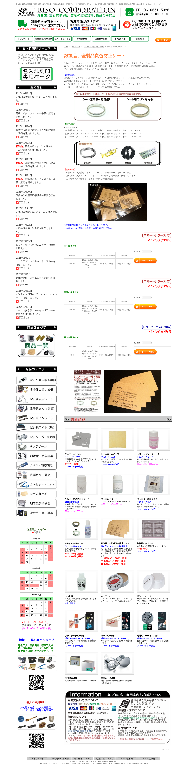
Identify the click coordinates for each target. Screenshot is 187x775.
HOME (66, 47)
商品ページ (24, 104)
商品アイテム (76, 47)
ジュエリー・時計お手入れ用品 (94, 47)
